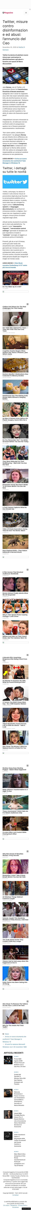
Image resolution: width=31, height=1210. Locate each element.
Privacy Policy (22, 1205)
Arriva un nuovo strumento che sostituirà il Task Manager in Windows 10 (15, 161)
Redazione (14, 1205)
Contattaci (15, 1195)
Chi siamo (6, 1205)
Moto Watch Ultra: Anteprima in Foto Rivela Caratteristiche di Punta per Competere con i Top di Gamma (20, 1159)
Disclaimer (15, 1207)
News (7, 1034)
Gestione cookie (26, 1208)
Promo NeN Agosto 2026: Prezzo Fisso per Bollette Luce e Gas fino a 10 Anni (19, 1062)
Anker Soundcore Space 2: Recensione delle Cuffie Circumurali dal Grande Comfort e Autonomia (20, 1140)
